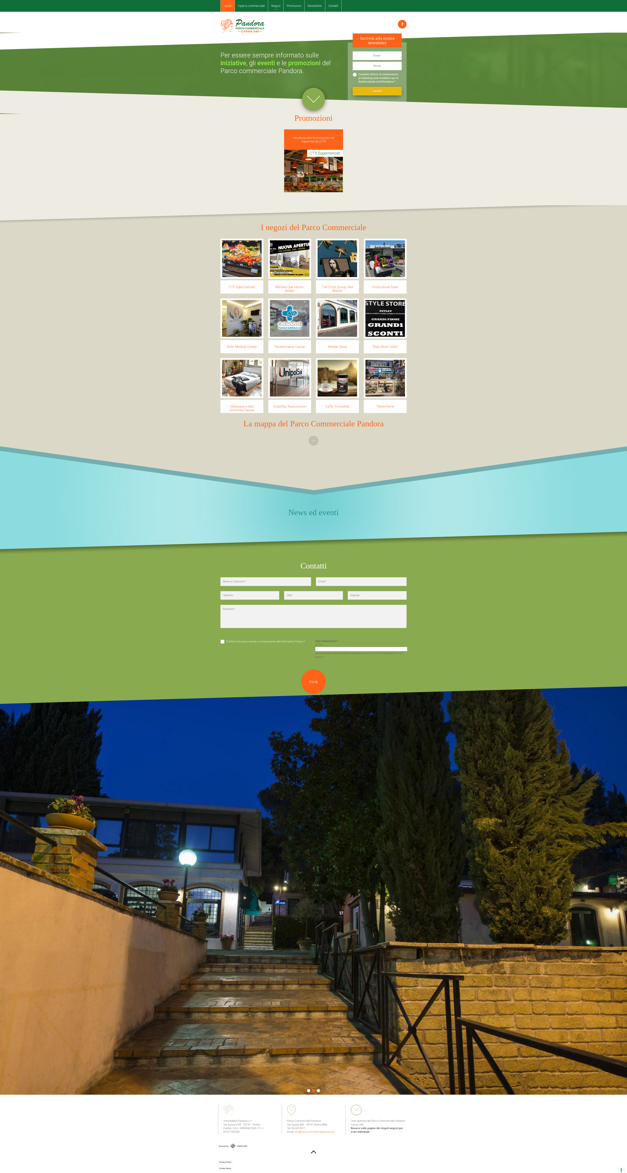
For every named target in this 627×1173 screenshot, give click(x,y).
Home (228, 6)
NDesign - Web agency (233, 1146)
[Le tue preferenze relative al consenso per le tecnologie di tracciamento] (621, 1170)
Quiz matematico (326, 641)
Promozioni (294, 6)
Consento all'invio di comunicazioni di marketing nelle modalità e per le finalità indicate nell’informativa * (378, 78)
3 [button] (318, 1090)
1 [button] (308, 1090)
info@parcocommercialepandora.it (314, 1131)
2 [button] (313, 1090)
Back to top (313, 1152)
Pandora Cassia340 (242, 26)
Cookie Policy (225, 1168)
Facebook (402, 24)
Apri (313, 441)
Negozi (275, 6)
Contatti (333, 6)
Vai (313, 99)
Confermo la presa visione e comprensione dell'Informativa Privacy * (265, 641)
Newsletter (315, 6)
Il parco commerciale (251, 6)
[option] (313, 167)
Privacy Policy (225, 1162)
